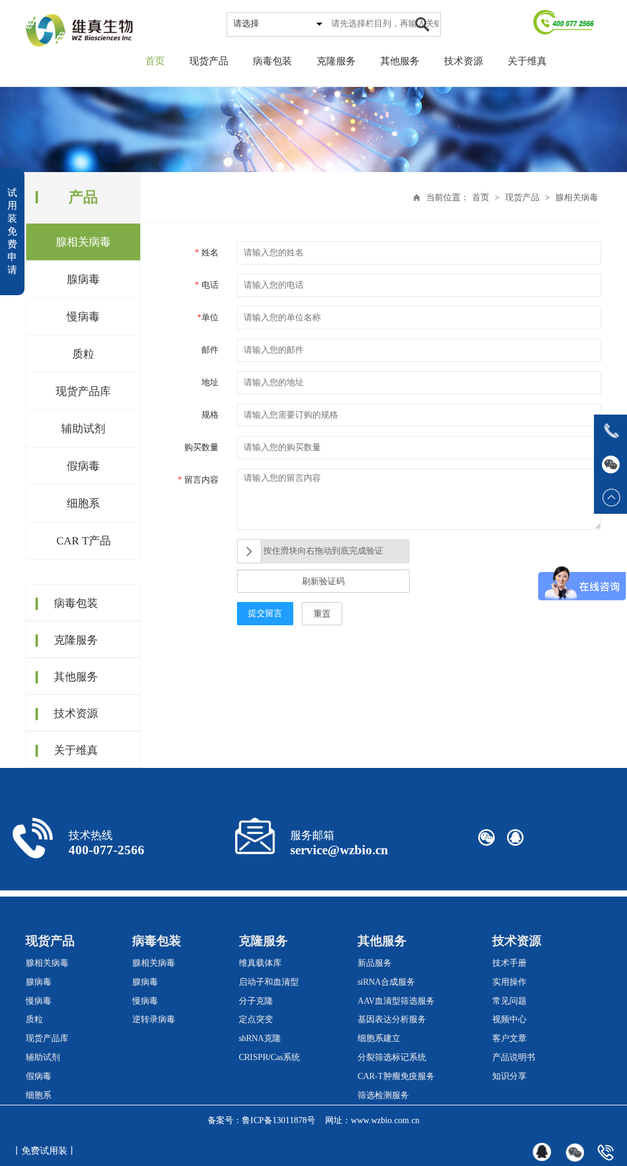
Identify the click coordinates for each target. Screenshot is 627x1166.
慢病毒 (83, 316)
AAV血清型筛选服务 (396, 1001)
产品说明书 (513, 1057)
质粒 (83, 354)
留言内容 (198, 479)
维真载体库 (260, 963)
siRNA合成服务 (386, 982)
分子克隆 (256, 1001)
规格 (210, 414)
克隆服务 (336, 61)
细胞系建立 (379, 1038)
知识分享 (509, 1076)
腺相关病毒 (83, 242)
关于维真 (527, 61)
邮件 (210, 350)
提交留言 (265, 613)
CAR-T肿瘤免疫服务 (396, 1076)
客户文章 (509, 1038)
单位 (208, 317)
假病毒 (83, 466)
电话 (207, 285)
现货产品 (208, 61)
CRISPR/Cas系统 (269, 1057)
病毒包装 (272, 61)
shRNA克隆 (260, 1038)
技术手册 (509, 963)
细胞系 (83, 503)
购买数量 (201, 447)
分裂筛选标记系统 (392, 1057)
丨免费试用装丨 (44, 1151)
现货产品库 (83, 391)
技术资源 (463, 61)
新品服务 (375, 963)
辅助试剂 (83, 429)
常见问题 (509, 1001)
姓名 (207, 252)
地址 (210, 382)
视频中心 (509, 1019)
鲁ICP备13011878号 (278, 1120)
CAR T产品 (83, 541)
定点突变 (256, 1019)
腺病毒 (83, 279)
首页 (155, 61)
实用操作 (509, 982)
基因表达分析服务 (392, 1019)
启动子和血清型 (269, 982)
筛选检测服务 (383, 1095)
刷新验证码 (323, 581)
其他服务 (399, 61)
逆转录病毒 (153, 1019)
